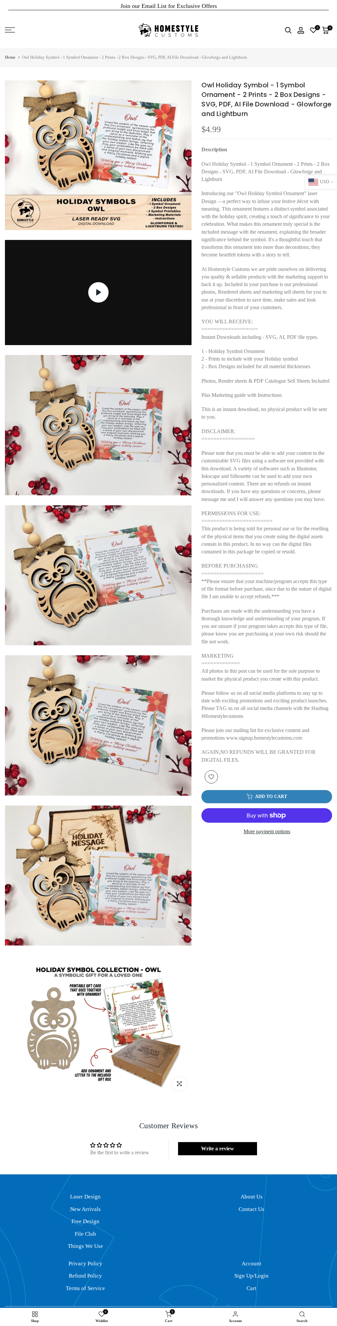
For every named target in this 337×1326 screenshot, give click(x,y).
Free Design (85, 1221)
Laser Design (85, 1196)
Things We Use (85, 1246)
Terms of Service (85, 1288)
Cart (251, 1288)
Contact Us (251, 1209)
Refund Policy (85, 1276)
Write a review (217, 1148)
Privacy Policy (85, 1263)
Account (251, 1263)
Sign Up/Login (251, 1276)
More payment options (267, 831)
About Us (252, 1196)
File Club (85, 1234)
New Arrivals (85, 1209)
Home (10, 57)
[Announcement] (168, 6)
